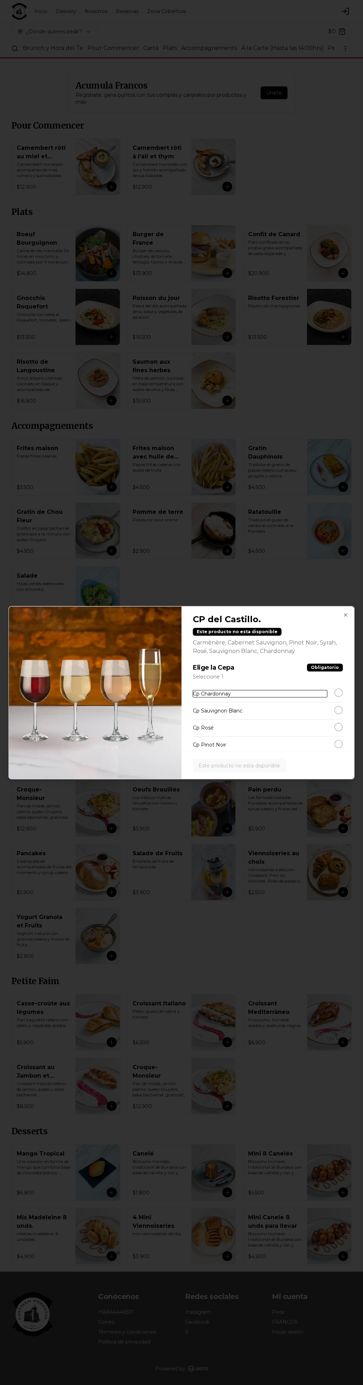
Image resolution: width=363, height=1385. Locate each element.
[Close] (345, 615)
